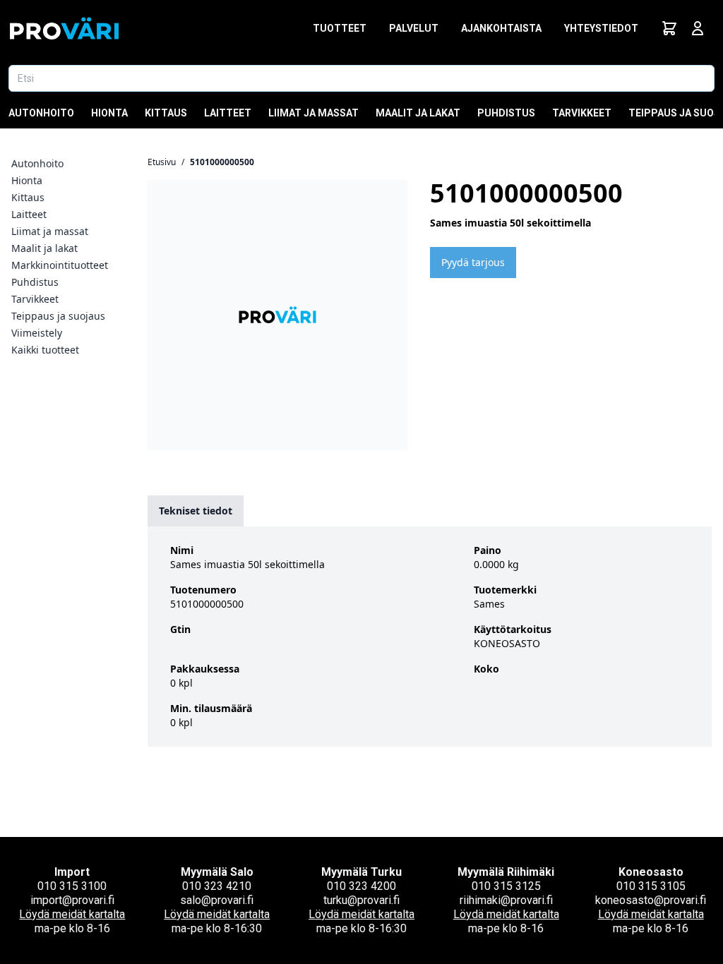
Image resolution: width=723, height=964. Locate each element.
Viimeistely (36, 332)
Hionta (109, 113)
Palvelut (413, 28)
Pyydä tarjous (473, 262)
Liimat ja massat (313, 113)
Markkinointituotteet (59, 265)
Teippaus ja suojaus (58, 316)
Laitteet (227, 113)
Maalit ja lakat (418, 113)
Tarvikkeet (581, 113)
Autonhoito (41, 113)
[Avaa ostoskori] (669, 28)
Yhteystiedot (601, 28)
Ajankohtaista (501, 28)
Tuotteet (339, 28)
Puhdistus (506, 113)
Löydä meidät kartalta (72, 914)
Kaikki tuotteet (45, 349)
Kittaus (166, 113)
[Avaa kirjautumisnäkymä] (697, 28)
